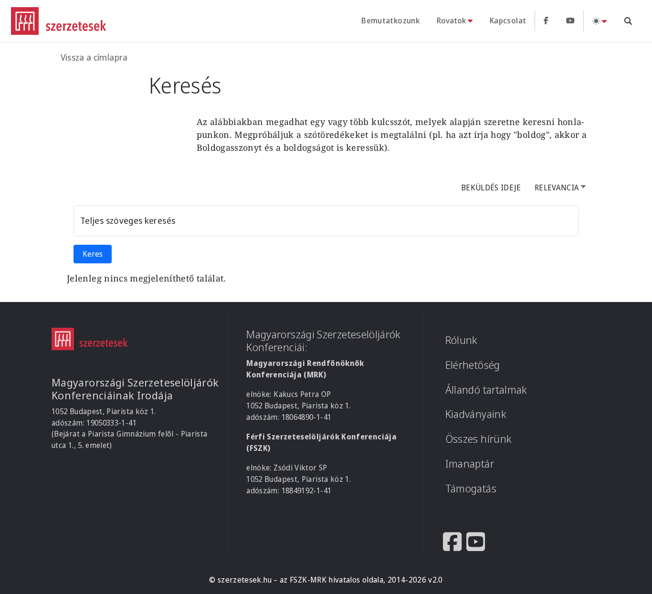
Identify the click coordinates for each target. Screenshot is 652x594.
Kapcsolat (508, 20)
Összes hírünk (478, 438)
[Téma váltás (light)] (599, 20)
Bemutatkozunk (390, 20)
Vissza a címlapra (94, 57)
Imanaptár (469, 463)
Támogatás (470, 488)
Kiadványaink (475, 413)
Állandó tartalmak (486, 389)
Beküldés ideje (491, 187)
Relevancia (563, 187)
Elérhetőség (472, 364)
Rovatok (451, 20)
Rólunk (461, 340)
